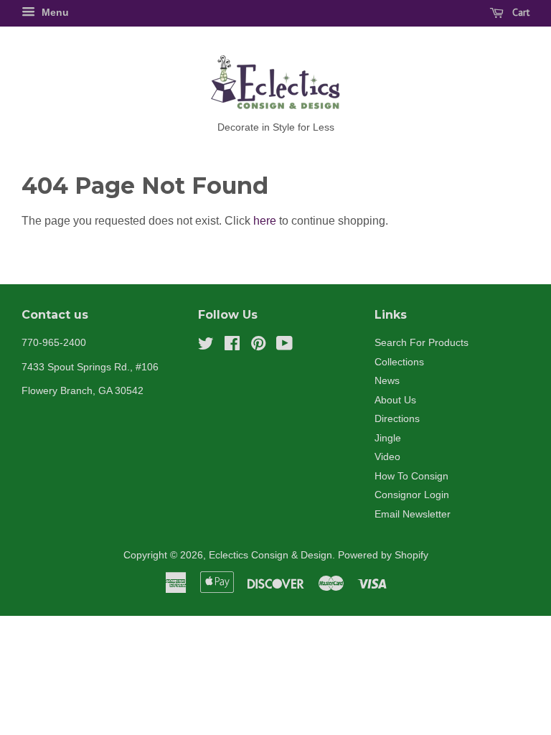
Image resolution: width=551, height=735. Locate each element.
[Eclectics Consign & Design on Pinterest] (258, 346)
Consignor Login (412, 495)
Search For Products (421, 342)
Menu (54, 12)
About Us (395, 400)
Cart (519, 12)
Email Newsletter (413, 514)
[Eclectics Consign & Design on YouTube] (284, 346)
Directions (397, 418)
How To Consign (411, 476)
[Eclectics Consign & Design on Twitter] (206, 346)
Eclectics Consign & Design (270, 555)
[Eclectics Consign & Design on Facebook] (232, 346)
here (264, 221)
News (387, 380)
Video (387, 456)
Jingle (388, 438)
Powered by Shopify (383, 555)
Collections (399, 362)
